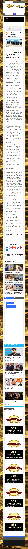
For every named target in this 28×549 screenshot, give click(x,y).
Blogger (16, 22)
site (21, 80)
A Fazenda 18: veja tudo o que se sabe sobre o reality (13, 387)
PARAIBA (8, 28)
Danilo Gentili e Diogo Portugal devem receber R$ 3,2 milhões (13, 358)
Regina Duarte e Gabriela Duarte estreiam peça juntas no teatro (12, 402)
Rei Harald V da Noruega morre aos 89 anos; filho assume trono (13, 372)
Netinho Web (17, 543)
